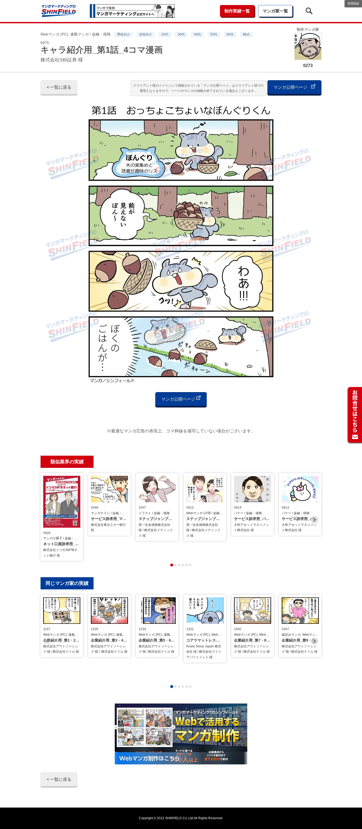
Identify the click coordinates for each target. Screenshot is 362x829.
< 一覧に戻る (59, 87)
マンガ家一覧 (275, 11)
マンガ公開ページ (290, 87)
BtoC (246, 34)
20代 (164, 34)
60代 (230, 34)
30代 (181, 34)
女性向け (145, 34)
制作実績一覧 (237, 11)
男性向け (123, 34)
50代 (213, 34)
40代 (197, 34)
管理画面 (353, 3)
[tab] (171, 564)
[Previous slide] (47, 519)
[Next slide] (314, 519)
